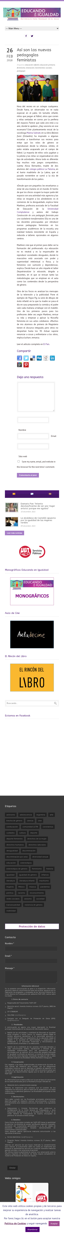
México (21, 886)
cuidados (10, 832)
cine (40, 820)
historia (49, 868)
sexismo (28, 898)
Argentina (40, 814)
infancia (45, 874)
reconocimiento (37, 893)
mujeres (10, 886)
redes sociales (13, 898)
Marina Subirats (34, 132)
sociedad (40, 898)
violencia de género (34, 905)
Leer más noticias (14, 533)
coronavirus (48, 826)
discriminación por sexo (17, 856)
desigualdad (12, 850)
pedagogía (21, 71)
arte (51, 814)
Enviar (13, 1168)
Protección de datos (32, 926)
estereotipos (26, 863)
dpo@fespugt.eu (13, 1020)
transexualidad (13, 905)
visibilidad (11, 910)
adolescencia (26, 814)
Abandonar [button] (32, 1229)
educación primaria (47, 65)
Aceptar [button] (54, 1223)
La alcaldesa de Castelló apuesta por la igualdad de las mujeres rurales (38, 520)
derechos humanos (15, 844)
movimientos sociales (43, 67)
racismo (21, 893)
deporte (33, 832)
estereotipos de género (16, 868)
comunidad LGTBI (30, 826)
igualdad (10, 874)
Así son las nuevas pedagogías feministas (34, 55)
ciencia (30, 820)
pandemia (45, 886)
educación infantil (32, 65)
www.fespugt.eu (20, 1015)
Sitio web (23, 456)
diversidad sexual (40, 856)
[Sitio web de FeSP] (32, 559)
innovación (30, 67)
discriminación (28, 850)
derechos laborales (37, 844)
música (32, 886)
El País (46, 344)
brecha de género (14, 820)
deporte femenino (14, 838)
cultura (22, 832)
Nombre (22, 430)
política (9, 893)
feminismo (21, 67)
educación (11, 863)
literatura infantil (27, 880)
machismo (44, 880)
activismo (10, 814)
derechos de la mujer (36, 838)
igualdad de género (28, 874)
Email (53, 436)
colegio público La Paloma (42, 169)
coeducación (12, 826)
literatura (10, 880)
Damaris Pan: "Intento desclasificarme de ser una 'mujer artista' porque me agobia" (38, 506)
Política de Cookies (15, 1223)
